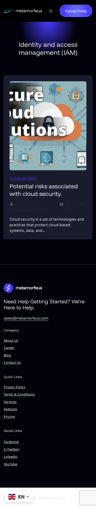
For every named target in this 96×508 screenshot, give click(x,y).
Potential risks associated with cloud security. (44, 189)
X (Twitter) (11, 449)
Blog (7, 355)
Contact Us (12, 362)
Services (10, 402)
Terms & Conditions (19, 394)
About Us (11, 340)
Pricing (9, 416)
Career (9, 347)
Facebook (11, 442)
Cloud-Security (23, 178)
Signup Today (76, 11)
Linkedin (10, 456)
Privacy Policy (14, 387)
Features (10, 409)
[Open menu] (51, 11)
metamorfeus (29, 10)
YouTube (10, 464)
